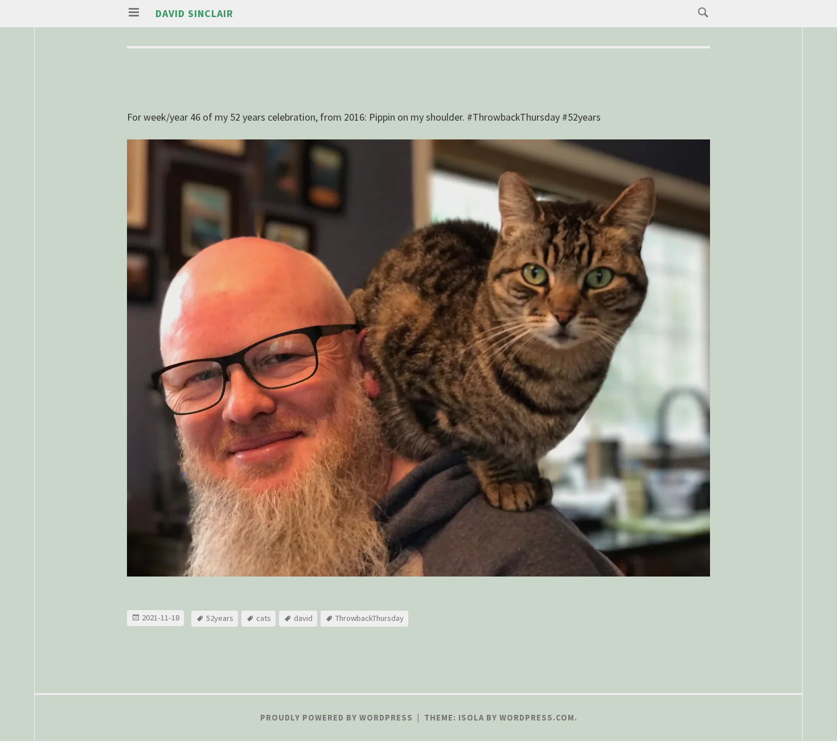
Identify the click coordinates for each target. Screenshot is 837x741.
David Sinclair (194, 13)
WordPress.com (537, 718)
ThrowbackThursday (369, 618)
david (303, 618)
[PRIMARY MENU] (134, 12)
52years (219, 618)
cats (263, 618)
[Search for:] (700, 11)
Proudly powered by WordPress (336, 718)
